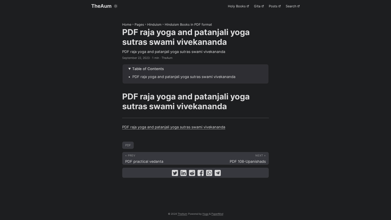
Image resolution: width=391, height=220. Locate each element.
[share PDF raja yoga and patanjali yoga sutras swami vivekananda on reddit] (192, 174)
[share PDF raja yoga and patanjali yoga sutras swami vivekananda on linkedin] (183, 174)
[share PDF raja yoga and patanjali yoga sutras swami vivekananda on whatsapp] (209, 174)
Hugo (205, 213)
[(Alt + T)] (115, 6)
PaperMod (217, 213)
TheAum (101, 6)
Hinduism (154, 24)
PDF (128, 145)
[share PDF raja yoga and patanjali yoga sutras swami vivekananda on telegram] (218, 174)
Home (126, 24)
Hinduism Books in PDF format (188, 24)
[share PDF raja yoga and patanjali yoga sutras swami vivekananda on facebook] (201, 174)
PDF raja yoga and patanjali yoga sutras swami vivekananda (183, 77)
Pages (139, 24)
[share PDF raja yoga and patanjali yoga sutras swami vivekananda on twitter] (175, 174)
